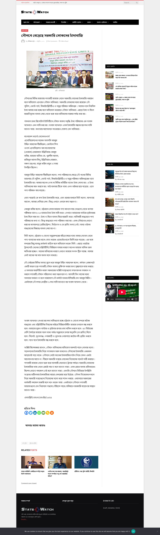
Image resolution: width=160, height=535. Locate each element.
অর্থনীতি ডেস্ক (120, 194)
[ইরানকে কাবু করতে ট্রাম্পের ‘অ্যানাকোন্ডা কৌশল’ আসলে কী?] (109, 107)
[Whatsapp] (39, 413)
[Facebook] (26, 413)
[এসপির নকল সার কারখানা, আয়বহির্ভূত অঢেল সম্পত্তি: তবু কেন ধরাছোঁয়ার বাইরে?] (60, 462)
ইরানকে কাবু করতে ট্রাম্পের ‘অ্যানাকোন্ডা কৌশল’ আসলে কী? (125, 109)
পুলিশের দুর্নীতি (33, 443)
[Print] (52, 413)
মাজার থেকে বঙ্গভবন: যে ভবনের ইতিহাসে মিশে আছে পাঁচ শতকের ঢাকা (126, 76)
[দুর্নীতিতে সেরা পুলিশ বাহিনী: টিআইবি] (86, 462)
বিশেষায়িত (63, 22)
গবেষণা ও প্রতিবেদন (102, 22)
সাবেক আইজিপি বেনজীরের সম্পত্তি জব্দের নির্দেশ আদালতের (32, 472)
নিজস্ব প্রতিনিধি (120, 209)
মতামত (89, 22)
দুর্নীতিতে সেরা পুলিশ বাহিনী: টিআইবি (84, 471)
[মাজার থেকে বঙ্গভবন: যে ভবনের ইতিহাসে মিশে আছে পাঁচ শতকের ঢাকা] (109, 74)
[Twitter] (31, 413)
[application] (122, 292)
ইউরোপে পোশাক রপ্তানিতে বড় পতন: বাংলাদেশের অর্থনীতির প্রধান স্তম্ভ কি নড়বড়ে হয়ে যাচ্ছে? (127, 186)
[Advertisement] (79, 152)
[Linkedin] (35, 413)
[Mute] (132, 299)
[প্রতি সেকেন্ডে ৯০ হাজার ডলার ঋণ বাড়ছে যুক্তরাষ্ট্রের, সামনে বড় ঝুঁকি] (109, 96)
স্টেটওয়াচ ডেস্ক (31, 41)
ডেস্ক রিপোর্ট (120, 219)
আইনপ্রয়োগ (36, 22)
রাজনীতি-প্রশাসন (76, 22)
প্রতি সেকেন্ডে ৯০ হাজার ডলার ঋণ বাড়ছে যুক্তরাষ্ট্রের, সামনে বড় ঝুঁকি (50, 2)
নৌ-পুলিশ (24, 443)
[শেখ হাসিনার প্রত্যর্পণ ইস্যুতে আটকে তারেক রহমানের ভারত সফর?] (109, 85)
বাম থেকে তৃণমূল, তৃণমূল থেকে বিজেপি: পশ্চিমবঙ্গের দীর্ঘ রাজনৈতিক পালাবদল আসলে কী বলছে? (127, 201)
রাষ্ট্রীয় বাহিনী (24, 30)
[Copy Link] (48, 413)
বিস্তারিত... (24, 519)
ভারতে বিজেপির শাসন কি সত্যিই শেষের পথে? (126, 214)
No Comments (52, 41)
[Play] (108, 299)
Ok (133, 531)
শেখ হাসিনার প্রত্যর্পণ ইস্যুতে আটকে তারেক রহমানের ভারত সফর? (126, 87)
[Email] (43, 413)
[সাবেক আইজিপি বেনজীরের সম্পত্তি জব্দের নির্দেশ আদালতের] (33, 462)
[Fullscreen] (136, 299)
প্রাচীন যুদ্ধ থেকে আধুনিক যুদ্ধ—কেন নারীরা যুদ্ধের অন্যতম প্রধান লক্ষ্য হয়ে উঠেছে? (126, 120)
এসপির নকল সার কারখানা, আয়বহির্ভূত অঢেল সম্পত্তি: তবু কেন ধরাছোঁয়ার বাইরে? (58, 473)
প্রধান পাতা (26, 22)
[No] (157, 531)
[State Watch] (34, 12)
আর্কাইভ (115, 22)
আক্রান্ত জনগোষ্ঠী (50, 22)
